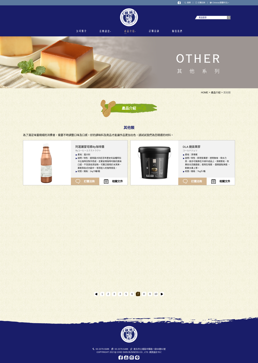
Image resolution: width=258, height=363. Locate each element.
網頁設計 (153, 352)
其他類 (227, 92)
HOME (204, 92)
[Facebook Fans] (179, 2)
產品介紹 (216, 92)
